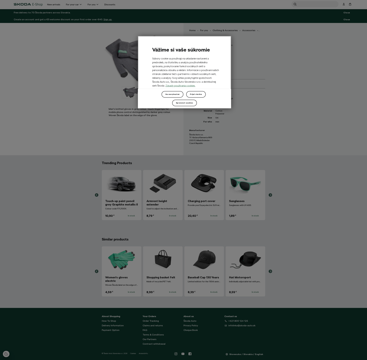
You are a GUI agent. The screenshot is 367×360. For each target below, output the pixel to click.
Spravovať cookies (184, 103)
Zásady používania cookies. (180, 85)
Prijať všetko (196, 94)
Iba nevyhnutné (172, 94)
